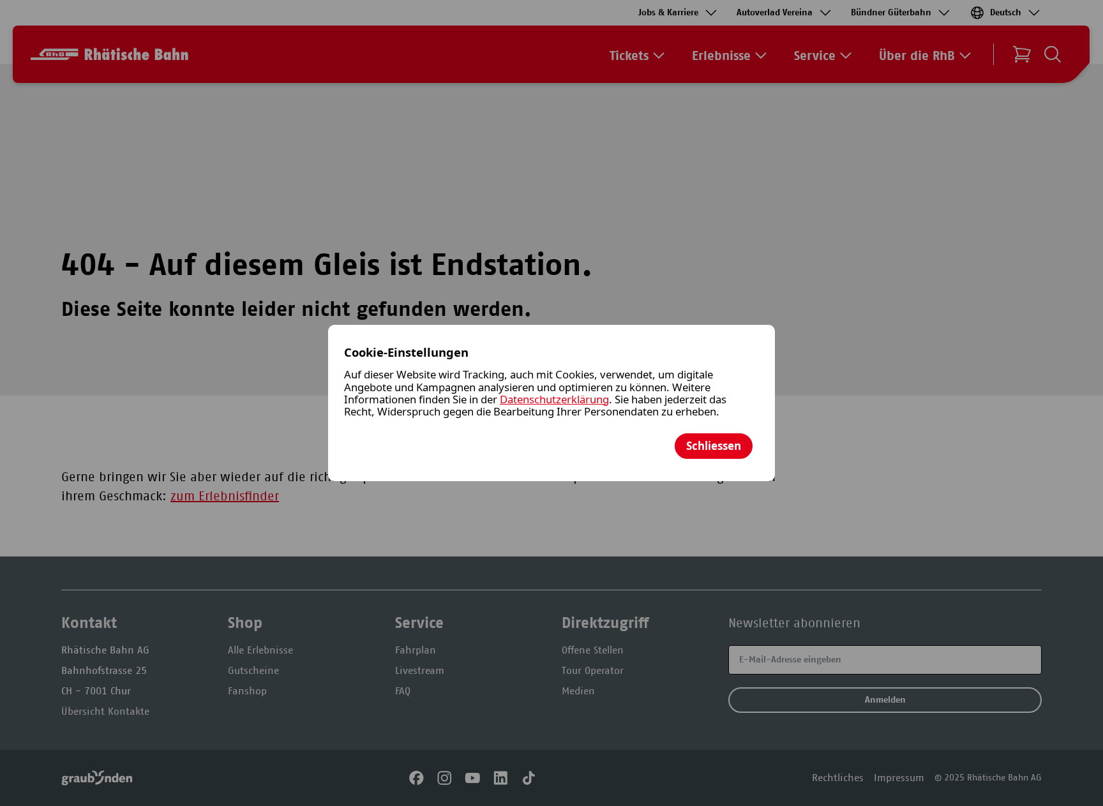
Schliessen (713, 445)
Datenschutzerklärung (554, 399)
